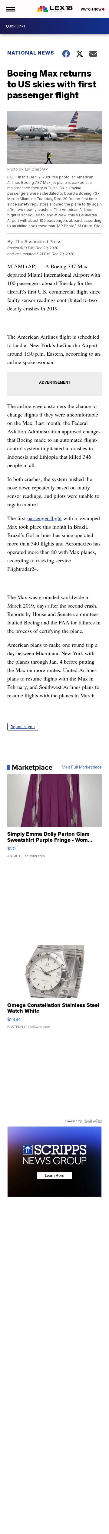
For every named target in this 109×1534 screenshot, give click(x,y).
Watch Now (91, 9)
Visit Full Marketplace (82, 767)
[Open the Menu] (10, 9)
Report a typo (23, 727)
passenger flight (44, 518)
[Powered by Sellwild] (93, 1121)
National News (30, 53)
